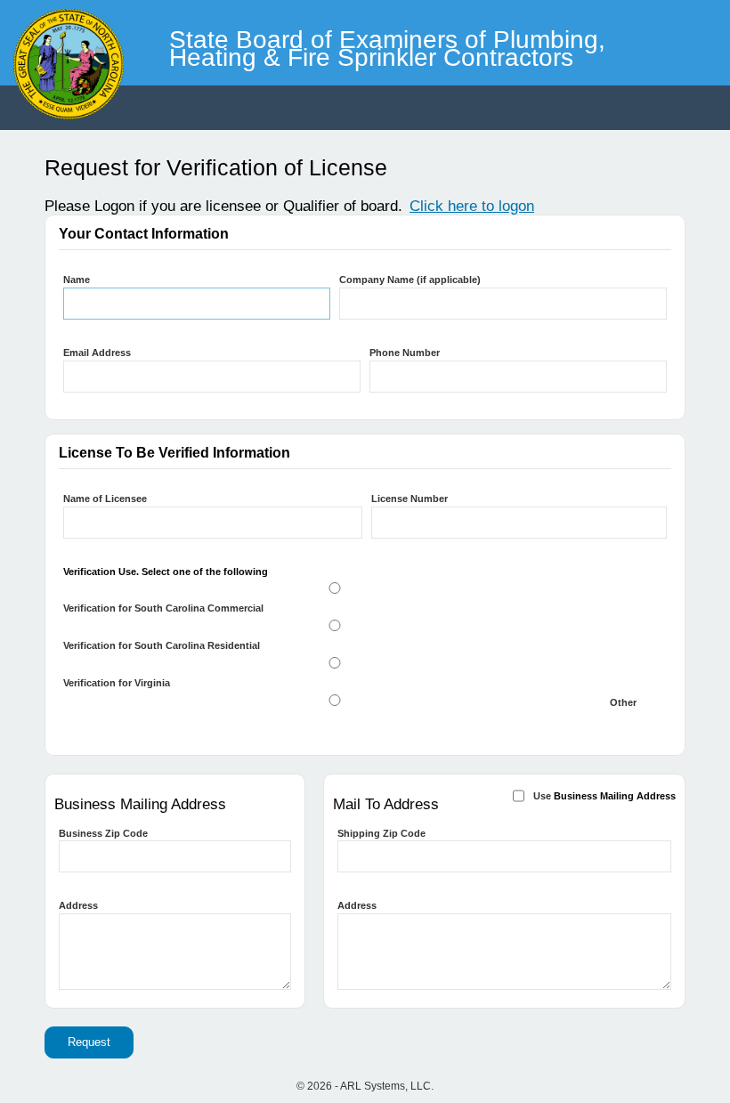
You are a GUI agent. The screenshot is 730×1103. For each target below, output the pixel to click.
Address (78, 905)
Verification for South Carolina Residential (161, 645)
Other (623, 702)
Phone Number (404, 352)
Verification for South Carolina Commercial (163, 608)
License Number (409, 498)
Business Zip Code (103, 833)
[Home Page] (2, 9)
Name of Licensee (105, 498)
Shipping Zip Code (381, 833)
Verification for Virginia (116, 682)
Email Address (97, 352)
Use (604, 796)
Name (76, 279)
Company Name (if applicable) (410, 279)
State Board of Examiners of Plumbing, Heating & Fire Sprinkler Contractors (387, 44)
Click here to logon (472, 206)
